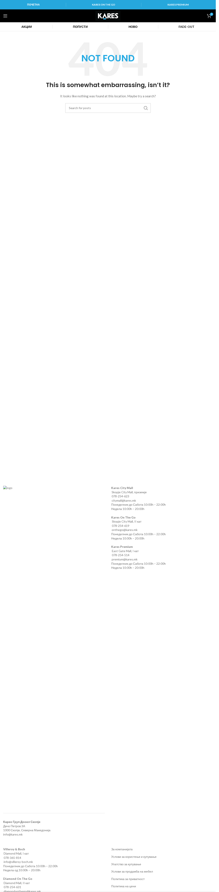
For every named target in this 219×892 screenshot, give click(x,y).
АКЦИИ (26, 26)
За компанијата (122, 849)
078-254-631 (12, 887)
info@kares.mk (13, 834)
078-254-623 (120, 496)
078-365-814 (12, 857)
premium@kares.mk (125, 559)
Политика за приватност (128, 879)
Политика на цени (123, 886)
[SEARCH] (146, 108)
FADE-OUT (186, 26)
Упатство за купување (126, 864)
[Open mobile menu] (5, 16)
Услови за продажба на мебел (132, 871)
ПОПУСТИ (80, 26)
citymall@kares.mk (124, 500)
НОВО (133, 26)
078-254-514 (120, 555)
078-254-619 (120, 525)
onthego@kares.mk (125, 530)
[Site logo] (107, 15)
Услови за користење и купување (134, 856)
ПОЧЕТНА (33, 4)
